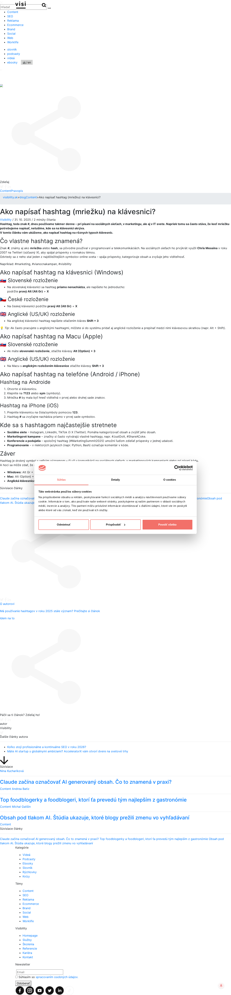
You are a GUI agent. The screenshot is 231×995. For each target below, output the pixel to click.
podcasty (13, 54)
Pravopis (17, 191)
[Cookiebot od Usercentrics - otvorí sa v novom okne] (177, 468)
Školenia (28, 944)
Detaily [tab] (115, 479)
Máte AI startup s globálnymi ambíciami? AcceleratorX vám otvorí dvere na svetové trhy (67, 751)
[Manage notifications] (221, 986)
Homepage (30, 935)
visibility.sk (10, 197)
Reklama (13, 20)
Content (12, 12)
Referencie (30, 948)
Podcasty (29, 859)
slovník (12, 49)
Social (11, 33)
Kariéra (27, 953)
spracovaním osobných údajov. (57, 977)
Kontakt (28, 957)
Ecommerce (15, 25)
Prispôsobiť (113, 524)
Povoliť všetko (167, 524)
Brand (11, 29)
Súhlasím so (48, 977)
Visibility (6, 219)
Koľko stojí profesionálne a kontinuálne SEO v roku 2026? (46, 747)
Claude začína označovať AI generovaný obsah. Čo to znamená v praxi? (50, 839)
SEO (10, 16)
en (29, 62)
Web (10, 38)
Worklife (12, 42)
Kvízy (26, 876)
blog (23, 197)
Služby (27, 940)
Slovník (27, 868)
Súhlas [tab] (61, 479)
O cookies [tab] (169, 479)
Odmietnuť (64, 524)
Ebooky (28, 863)
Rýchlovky (30, 872)
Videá (26, 855)
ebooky (12, 62)
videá (11, 58)
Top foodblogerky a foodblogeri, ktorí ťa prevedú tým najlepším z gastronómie (154, 839)
